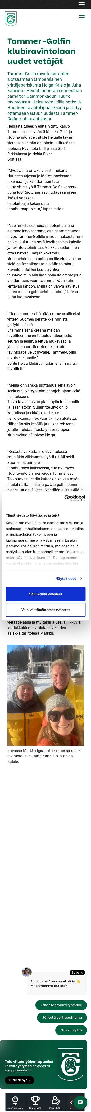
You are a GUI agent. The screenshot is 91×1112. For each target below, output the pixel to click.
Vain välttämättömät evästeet (45, 610)
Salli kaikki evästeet (45, 594)
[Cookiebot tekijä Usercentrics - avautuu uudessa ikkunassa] (64, 498)
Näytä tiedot (65, 579)
